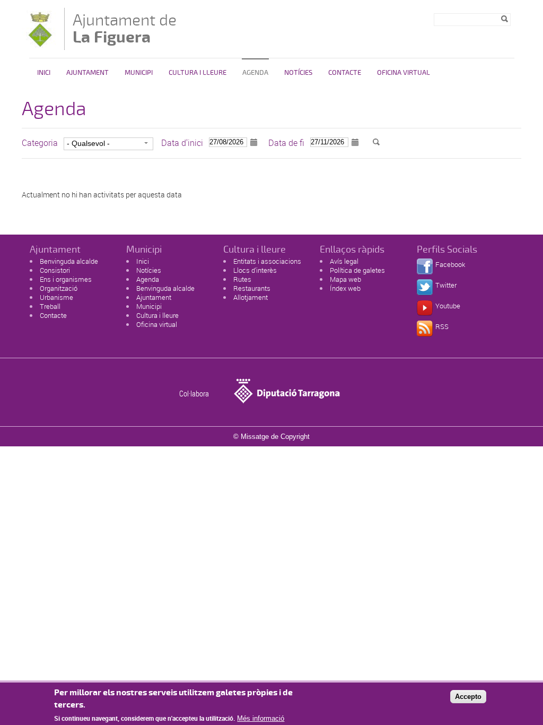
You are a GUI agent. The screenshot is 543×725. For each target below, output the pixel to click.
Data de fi (286, 143)
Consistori (55, 270)
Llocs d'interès (255, 270)
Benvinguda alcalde (69, 261)
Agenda (255, 72)
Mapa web (345, 279)
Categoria (40, 143)
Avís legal (344, 261)
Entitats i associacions (267, 261)
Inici (43, 72)
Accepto (468, 697)
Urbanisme (56, 297)
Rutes (242, 279)
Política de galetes (357, 270)
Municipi (139, 72)
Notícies (298, 72)
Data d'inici (182, 143)
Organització (58, 288)
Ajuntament (87, 72)
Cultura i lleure (157, 315)
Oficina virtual (403, 72)
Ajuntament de (125, 28)
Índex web (345, 288)
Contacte (344, 72)
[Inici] (40, 45)
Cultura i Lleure (197, 72)
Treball (50, 306)
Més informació (260, 718)
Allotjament (250, 297)
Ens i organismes (66, 279)
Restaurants (251, 288)
